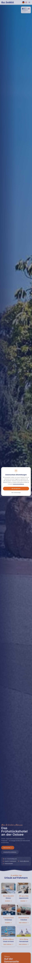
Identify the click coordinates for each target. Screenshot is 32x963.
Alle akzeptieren (16, 488)
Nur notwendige (16, 492)
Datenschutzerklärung (18, 484)
